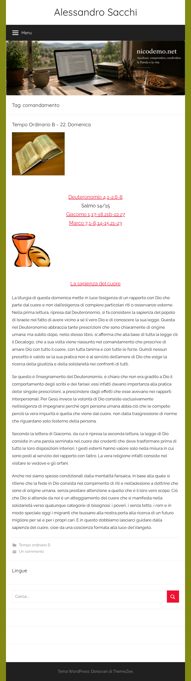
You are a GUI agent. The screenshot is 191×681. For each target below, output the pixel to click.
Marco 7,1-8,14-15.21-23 (95, 223)
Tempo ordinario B (34, 545)
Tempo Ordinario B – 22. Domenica (51, 124)
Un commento (31, 551)
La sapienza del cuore (95, 284)
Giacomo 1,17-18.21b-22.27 (95, 214)
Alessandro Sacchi (95, 12)
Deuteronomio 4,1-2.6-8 (95, 197)
